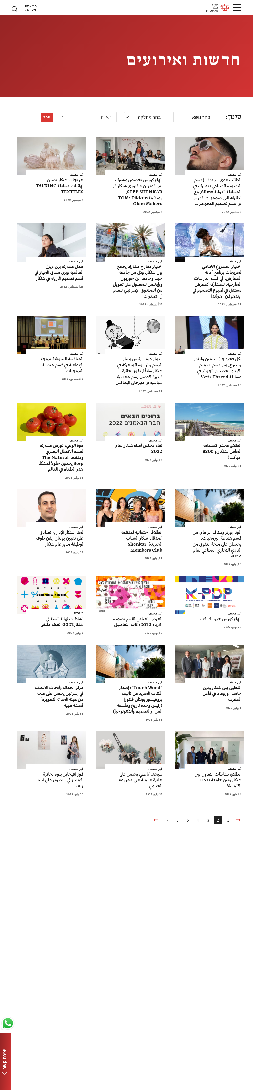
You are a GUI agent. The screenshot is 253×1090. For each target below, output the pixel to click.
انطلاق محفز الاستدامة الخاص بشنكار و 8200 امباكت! (222, 452)
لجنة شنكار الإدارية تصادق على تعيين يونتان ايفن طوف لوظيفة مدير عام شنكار (59, 538)
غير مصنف (234, 175)
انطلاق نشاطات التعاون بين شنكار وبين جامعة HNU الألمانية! (217, 780)
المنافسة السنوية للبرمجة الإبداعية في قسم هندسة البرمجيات (62, 365)
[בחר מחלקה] (145, 117)
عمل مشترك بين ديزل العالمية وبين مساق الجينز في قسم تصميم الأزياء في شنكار (58, 273)
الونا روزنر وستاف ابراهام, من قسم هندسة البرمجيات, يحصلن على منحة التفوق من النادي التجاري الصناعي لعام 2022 (217, 544)
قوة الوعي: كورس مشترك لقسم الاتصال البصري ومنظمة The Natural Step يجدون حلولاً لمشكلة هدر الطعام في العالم (60, 457)
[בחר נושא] (194, 117)
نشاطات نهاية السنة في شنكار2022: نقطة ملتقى (61, 622)
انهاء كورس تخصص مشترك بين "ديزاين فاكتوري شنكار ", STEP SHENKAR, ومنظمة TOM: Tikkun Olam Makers (137, 192)
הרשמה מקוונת (31, 8)
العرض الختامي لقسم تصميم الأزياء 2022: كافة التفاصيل (137, 622)
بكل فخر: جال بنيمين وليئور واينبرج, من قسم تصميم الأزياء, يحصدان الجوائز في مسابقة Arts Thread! (217, 368)
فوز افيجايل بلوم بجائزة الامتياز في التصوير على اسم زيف (60, 780)
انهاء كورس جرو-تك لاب (220, 619)
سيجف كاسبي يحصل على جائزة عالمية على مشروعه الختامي (140, 780)
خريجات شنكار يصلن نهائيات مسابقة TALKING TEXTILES (59, 186)
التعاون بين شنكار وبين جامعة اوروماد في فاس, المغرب (221, 694)
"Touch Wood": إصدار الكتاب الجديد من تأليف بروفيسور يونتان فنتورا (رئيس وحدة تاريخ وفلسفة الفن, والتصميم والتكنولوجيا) (137, 699)
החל (46, 117)
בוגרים (78, 613)
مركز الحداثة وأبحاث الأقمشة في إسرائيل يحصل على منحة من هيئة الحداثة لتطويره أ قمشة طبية (59, 697)
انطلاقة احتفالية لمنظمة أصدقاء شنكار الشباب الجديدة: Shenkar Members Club (141, 541)
